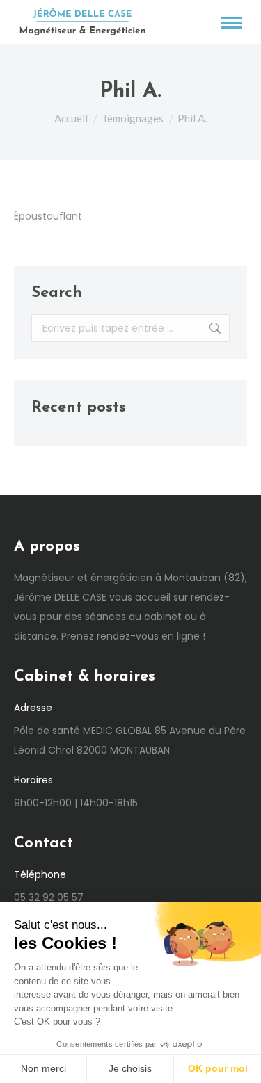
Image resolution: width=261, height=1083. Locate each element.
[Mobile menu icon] (231, 22)
